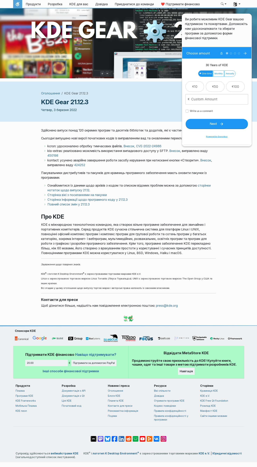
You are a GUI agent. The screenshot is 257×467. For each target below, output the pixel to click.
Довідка (159, 395)
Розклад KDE (208, 405)
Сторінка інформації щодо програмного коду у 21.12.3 (87, 199)
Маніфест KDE (208, 410)
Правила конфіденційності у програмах (171, 417)
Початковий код (71, 405)
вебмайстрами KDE (64, 453)
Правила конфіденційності (170, 410)
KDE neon (21, 410)
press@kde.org (167, 305)
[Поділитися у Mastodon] (100, 437)
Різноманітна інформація (123, 410)
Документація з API (73, 390)
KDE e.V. (205, 395)
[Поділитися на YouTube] (142, 437)
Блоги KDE (114, 395)
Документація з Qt (73, 395)
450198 (52, 155)
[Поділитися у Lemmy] (135, 437)
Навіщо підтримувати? (95, 354)
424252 (79, 165)
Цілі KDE (67, 400)
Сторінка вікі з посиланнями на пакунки (77, 195)
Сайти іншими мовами (213, 415)
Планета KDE (116, 400)
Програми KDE (24, 395)
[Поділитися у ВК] (156, 437)
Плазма (20, 390)
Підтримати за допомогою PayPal (94, 362)
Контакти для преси (120, 405)
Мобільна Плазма (26, 405)
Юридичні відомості (227, 453)
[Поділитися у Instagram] (163, 437)
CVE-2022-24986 (148, 146)
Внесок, (129, 146)
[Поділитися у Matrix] (93, 437)
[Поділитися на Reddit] (128, 437)
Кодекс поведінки (165, 405)
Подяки (112, 415)
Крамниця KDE (209, 390)
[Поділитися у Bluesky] (107, 437)
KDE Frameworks (26, 400)
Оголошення (50, 93)
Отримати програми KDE (169, 400)
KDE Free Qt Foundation (214, 400)
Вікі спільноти (162, 390)
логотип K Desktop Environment (115, 453)
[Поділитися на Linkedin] (121, 437)
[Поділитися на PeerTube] (149, 437)
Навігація (186, 371)
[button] (223, 4)
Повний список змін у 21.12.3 (68, 204)
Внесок (174, 151)
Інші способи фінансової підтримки (71, 371)
